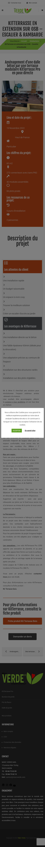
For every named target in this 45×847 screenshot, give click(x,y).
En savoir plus (30, 430)
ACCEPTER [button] (16, 430)
